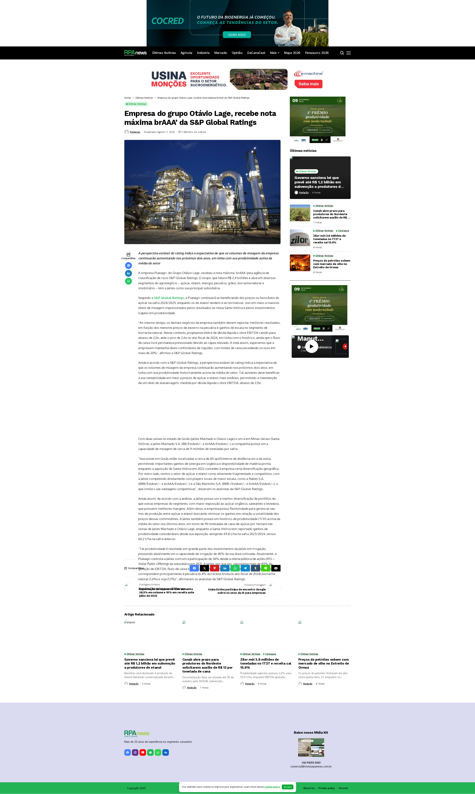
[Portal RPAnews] (135, 53)
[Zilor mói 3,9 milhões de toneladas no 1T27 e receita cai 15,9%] (300, 237)
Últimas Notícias (144, 97)
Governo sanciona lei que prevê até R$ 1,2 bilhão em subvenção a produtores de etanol (318, 182)
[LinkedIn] (165, 753)
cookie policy (272, 786)
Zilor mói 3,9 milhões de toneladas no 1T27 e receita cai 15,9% (329, 239)
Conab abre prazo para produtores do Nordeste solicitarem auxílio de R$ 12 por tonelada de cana (331, 214)
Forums (343, 788)
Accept (287, 787)
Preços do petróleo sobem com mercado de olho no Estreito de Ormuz (331, 264)
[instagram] (135, 753)
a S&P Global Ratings (167, 298)
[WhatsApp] (158, 753)
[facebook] (127, 753)
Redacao (135, 131)
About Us (309, 788)
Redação (304, 192)
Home (127, 97)
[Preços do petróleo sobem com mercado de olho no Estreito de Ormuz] (300, 263)
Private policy (326, 788)
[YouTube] (143, 753)
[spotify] (150, 753)
